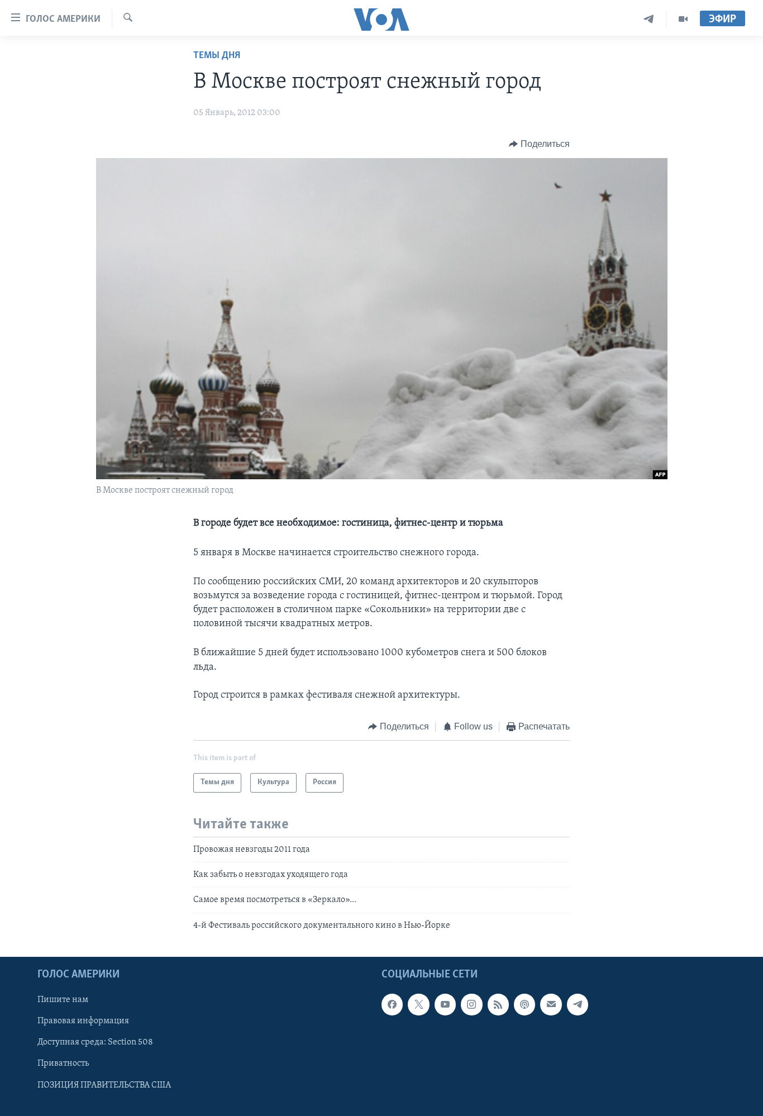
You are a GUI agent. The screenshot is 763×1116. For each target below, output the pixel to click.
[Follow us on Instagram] (471, 1004)
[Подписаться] (550, 1004)
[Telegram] (648, 19)
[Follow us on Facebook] (392, 1004)
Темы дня (216, 56)
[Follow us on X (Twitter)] (418, 1004)
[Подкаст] (524, 1004)
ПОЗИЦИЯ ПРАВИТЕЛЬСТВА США (104, 1085)
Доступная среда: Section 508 (95, 1042)
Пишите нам (62, 1000)
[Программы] (683, 19)
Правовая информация (83, 1021)
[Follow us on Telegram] (577, 1004)
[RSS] (498, 1004)
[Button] (539, 144)
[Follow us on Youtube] (445, 1004)
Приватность (63, 1064)
